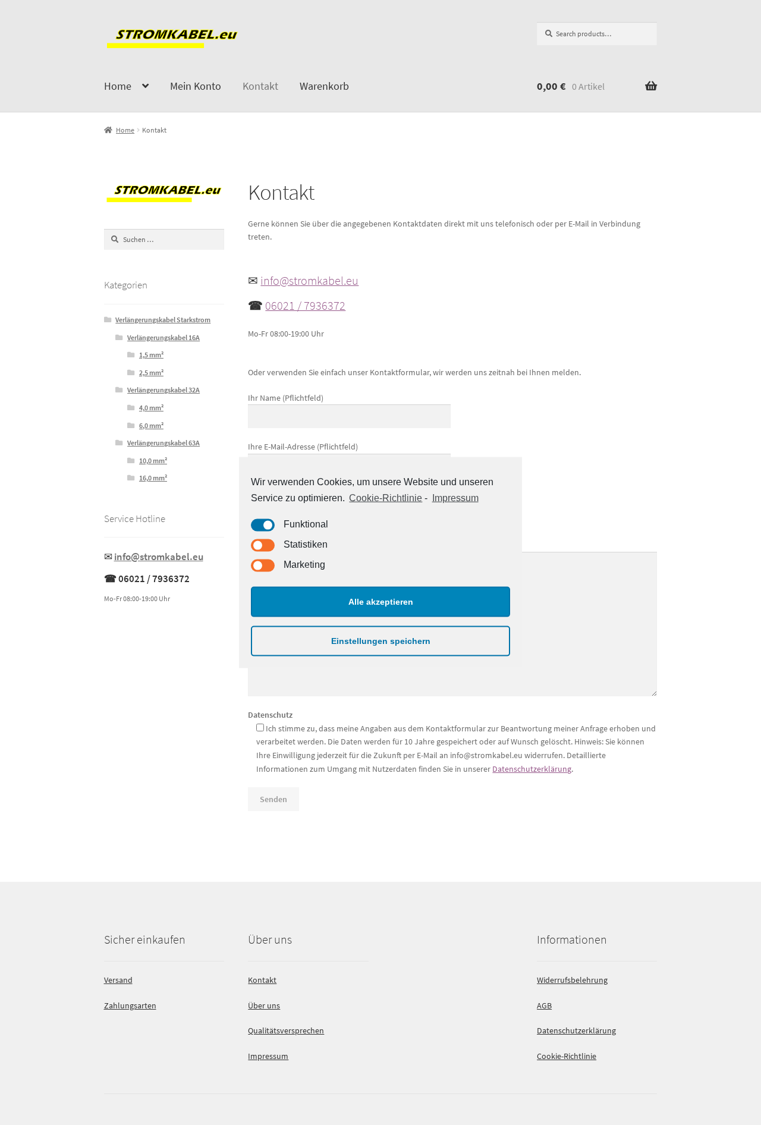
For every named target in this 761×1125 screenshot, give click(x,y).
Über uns (264, 1005)
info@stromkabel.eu (309, 280)
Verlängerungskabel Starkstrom (162, 319)
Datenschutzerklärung (531, 768)
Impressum (455, 498)
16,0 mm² (153, 477)
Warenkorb (324, 86)
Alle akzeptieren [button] (380, 602)
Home (117, 86)
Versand (118, 980)
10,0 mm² (153, 460)
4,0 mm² (151, 407)
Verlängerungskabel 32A (163, 389)
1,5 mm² (151, 354)
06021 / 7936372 (305, 305)
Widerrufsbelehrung (572, 980)
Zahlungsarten (130, 1005)
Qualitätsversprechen (286, 1030)
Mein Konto (195, 86)
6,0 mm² (151, 425)
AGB (544, 1005)
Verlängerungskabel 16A (163, 337)
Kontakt (260, 86)
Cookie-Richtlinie (385, 498)
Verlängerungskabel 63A (163, 442)
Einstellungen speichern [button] (380, 641)
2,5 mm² (151, 372)
